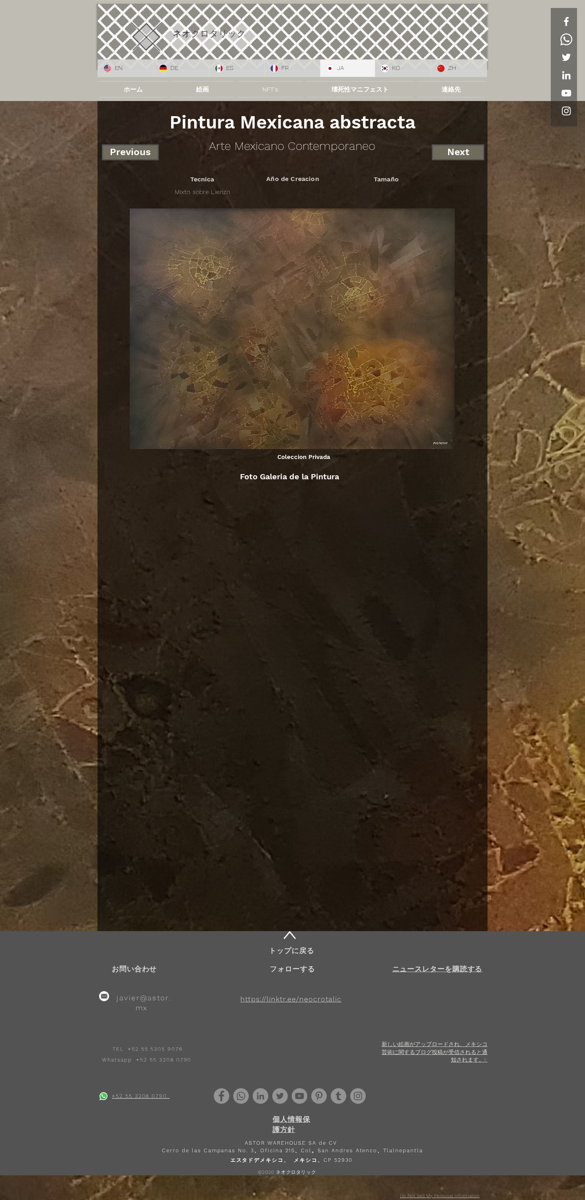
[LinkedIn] (566, 75)
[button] (437, 969)
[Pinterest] (319, 1096)
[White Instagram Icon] (566, 111)
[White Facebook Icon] (566, 21)
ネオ (182, 34)
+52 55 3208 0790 (163, 1060)
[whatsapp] (103, 1096)
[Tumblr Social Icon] (338, 1096)
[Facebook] (221, 1096)
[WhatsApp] (566, 39)
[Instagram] (358, 1096)
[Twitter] (566, 57)
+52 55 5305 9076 (155, 1049)
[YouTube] (566, 93)
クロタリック (218, 34)
